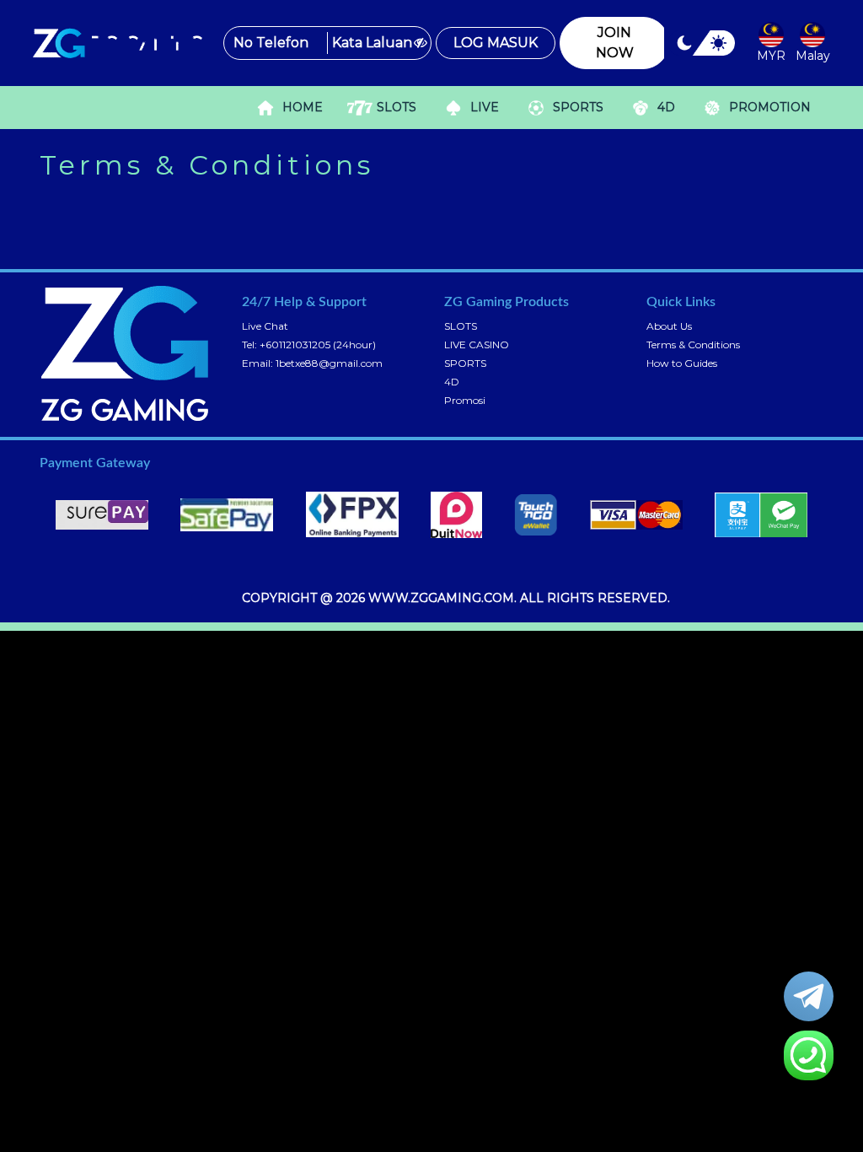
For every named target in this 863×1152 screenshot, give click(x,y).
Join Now (615, 42)
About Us (669, 326)
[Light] (718, 48)
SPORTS (465, 363)
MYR (771, 55)
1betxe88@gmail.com (329, 363)
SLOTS (460, 326)
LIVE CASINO (476, 344)
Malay (813, 55)
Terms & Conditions (693, 344)
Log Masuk (495, 43)
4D (451, 381)
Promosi (464, 400)
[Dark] (685, 48)
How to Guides (681, 363)
